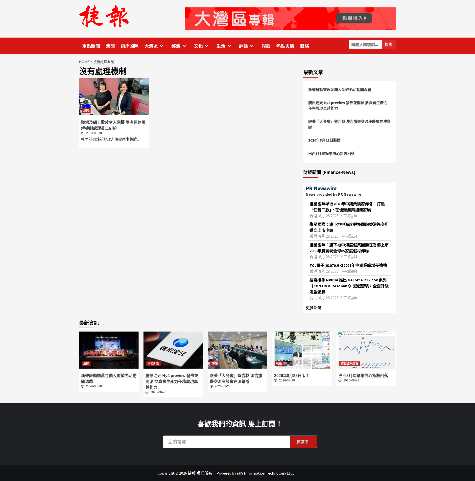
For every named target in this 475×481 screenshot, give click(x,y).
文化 (198, 46)
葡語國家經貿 (349, 363)
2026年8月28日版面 (324, 140)
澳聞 (110, 46)
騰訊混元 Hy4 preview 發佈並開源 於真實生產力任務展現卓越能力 (347, 105)
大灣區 (151, 46)
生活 (220, 46)
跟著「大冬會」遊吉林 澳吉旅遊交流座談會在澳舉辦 (349, 124)
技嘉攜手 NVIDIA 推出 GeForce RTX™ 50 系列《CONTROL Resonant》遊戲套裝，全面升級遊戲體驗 (349, 285)
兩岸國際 (130, 46)
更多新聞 (314, 307)
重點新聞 (91, 46)
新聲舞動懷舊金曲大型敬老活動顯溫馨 (339, 89)
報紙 (265, 46)
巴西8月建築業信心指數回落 (331, 153)
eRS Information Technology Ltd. (265, 473)
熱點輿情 (285, 46)
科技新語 (153, 363)
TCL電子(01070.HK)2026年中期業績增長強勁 (348, 265)
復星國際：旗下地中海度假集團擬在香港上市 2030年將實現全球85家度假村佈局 (349, 247)
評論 (243, 46)
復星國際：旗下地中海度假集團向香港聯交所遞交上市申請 (349, 227)
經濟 (175, 46)
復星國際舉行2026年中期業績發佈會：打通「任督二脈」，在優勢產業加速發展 (347, 206)
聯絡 (304, 46)
